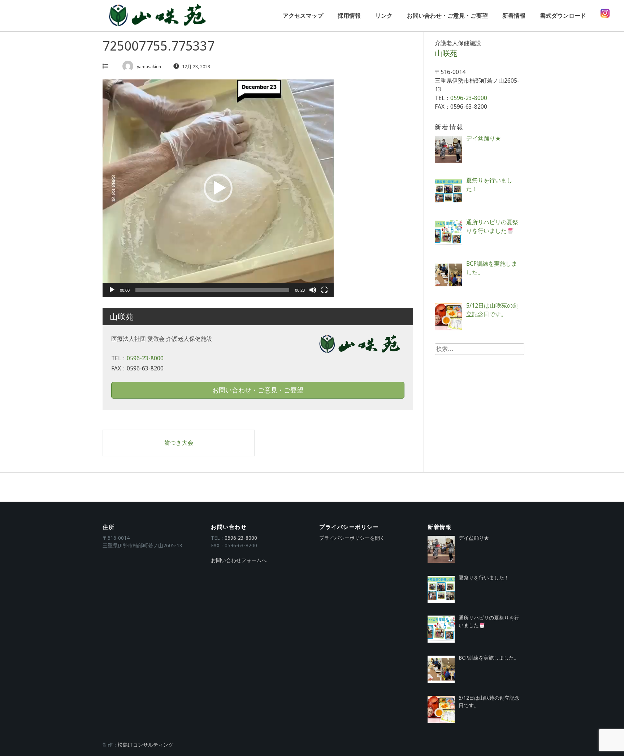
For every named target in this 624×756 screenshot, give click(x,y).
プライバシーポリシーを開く (352, 538)
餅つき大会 (178, 442)
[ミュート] (312, 290)
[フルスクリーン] (324, 290)
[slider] (212, 290)
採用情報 (349, 15)
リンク (384, 15)
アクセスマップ (303, 15)
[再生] (112, 290)
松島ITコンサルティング (145, 745)
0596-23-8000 (145, 358)
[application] (218, 188)
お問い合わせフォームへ (238, 560)
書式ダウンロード (563, 15)
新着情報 (513, 15)
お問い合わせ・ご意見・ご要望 (447, 15)
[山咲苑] (157, 15)
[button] (218, 188)
